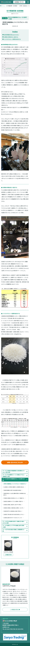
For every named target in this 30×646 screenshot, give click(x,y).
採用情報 (19, 2)
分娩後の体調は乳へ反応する (11, 37)
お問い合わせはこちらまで (15, 462)
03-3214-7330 (8, 629)
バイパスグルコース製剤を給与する (12, 39)
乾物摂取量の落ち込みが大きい (11, 34)
